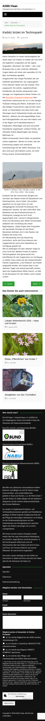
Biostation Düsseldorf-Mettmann (19, 97)
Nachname (27, 601)
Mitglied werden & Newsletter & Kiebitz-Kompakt (19, 633)
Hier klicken (20, 696)
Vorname (5, 601)
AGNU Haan (10, 6)
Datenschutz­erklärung (11, 582)
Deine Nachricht (10, 614)
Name (6, 594)
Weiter (35, 284)
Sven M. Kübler (10, 38)
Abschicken (8, 703)
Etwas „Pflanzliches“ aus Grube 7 (21, 359)
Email (5, 605)
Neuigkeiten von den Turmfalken (20, 395)
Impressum (7, 577)
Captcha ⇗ (27, 698)
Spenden (6, 572)
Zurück (9, 284)
